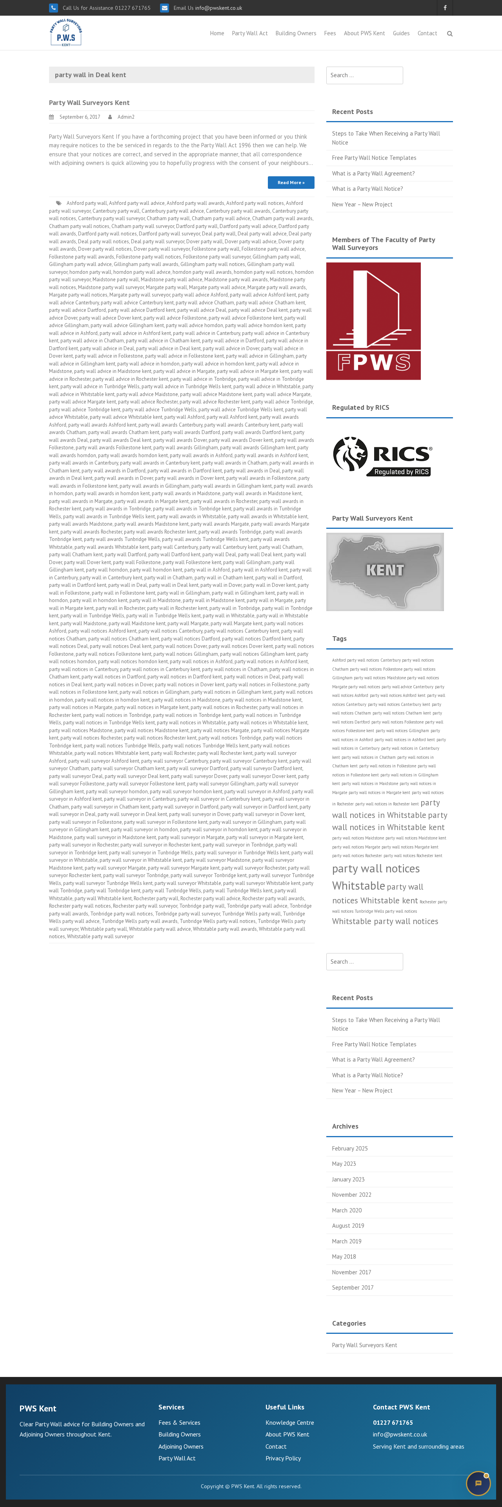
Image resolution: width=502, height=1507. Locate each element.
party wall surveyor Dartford (197, 768)
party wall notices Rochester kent (160, 738)
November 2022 (351, 1194)
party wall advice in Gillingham (260, 356)
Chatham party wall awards (282, 218)
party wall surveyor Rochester (254, 868)
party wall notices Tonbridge (229, 738)
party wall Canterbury (174, 547)
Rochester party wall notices (80, 906)
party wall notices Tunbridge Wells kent (205, 745)
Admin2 (126, 117)
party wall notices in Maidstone (186, 700)
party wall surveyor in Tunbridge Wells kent (242, 852)
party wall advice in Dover (231, 348)
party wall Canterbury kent (228, 547)
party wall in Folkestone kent (123, 593)
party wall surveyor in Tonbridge (238, 844)
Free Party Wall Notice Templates (374, 157)
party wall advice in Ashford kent (135, 333)
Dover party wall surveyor (162, 249)
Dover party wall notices (105, 249)
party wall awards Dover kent (241, 440)
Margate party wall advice (217, 287)
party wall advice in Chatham (92, 340)
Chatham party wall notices (79, 226)
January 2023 (348, 1179)
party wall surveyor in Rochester (83, 844)
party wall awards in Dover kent (189, 478)
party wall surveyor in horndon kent (219, 829)
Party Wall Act (250, 33)
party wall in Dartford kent (77, 585)
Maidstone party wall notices (413, 677)
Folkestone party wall (216, 249)
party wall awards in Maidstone (186, 493)
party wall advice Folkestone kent (245, 318)
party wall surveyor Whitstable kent (261, 883)
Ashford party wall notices (255, 203)
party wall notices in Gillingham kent (231, 692)
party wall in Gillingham (183, 593)
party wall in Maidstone (155, 600)
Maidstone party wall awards (236, 279)
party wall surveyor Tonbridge (136, 875)
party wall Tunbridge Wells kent (238, 890)
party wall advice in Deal (107, 348)
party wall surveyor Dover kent (262, 776)
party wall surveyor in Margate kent (264, 837)
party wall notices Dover (180, 646)
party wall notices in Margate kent (152, 707)
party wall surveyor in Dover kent (268, 814)
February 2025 (350, 1148)
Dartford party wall (197, 226)
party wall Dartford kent (174, 554)
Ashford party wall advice (137, 203)
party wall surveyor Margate (115, 868)
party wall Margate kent (236, 623)
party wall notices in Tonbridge (117, 715)
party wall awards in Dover (124, 478)
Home (217, 33)
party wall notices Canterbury (170, 631)
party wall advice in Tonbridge (203, 379)
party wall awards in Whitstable (191, 516)
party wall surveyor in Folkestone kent (165, 822)
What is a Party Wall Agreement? (373, 173)
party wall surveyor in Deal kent (132, 814)
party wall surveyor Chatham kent (128, 768)
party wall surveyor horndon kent (186, 791)
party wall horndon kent (156, 569)
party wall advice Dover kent (110, 318)
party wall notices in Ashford (201, 661)
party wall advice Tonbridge (282, 401)
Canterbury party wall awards (238, 211)
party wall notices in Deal (252, 676)
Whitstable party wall (103, 929)
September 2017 (353, 1287)
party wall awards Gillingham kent (257, 447)
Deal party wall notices (103, 241)
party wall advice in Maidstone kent (112, 371)
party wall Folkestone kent (192, 562)
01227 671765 (393, 1422)
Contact (427, 33)
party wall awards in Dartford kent (184, 470)
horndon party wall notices (263, 272)
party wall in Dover (221, 585)
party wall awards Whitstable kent (112, 547)
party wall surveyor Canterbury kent (248, 761)
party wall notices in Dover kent (189, 684)
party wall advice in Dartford (233, 340)
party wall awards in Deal (252, 470)
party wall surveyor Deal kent (137, 776)
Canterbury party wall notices (407, 660)
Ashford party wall (87, 203)
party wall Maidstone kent (137, 623)
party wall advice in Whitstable (266, 386)
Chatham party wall (168, 218)
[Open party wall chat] (478, 1483)
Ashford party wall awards (195, 203)
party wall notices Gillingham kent (257, 654)
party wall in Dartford (278, 577)
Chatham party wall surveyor (142, 226)
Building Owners (296, 33)
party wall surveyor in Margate (191, 837)
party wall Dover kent (87, 562)
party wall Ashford (184, 417)
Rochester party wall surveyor (145, 906)
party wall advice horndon (194, 325)
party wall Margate (188, 623)
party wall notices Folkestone (397, 722)
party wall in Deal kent (173, 585)
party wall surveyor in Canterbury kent (219, 799)
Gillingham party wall (276, 256)
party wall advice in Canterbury (206, 333)
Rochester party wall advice (210, 898)
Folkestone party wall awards (81, 256)
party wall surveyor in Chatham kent (110, 806)
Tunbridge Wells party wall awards (140, 921)
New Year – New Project (362, 204)
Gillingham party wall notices (212, 264)
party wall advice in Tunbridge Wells (100, 386)
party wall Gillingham (247, 562)
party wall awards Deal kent (120, 440)
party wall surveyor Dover (199, 776)
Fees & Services (179, 1422)
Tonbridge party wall (202, 906)
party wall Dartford (125, 554)
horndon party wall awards (202, 272)
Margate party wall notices (78, 294)
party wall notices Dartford (190, 638)
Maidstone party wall (116, 279)
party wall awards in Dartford (114, 470)
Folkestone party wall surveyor (217, 256)
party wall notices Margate (220, 730)
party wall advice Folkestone (175, 318)
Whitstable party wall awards (225, 929)
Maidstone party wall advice (171, 279)
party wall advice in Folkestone (109, 356)
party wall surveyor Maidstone (217, 860)
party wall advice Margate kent (82, 401)
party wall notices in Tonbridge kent (192, 715)
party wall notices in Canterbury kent (160, 669)
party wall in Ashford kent (260, 569)
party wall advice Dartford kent (141, 310)
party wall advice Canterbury (407, 686)
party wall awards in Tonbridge (117, 508)
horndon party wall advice (142, 272)
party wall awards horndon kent (133, 455)
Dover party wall (204, 241)
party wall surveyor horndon (117, 791)
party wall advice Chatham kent (270, 302)
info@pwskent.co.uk (218, 7)
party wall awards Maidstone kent (152, 524)
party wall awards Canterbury (170, 425)
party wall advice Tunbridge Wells (159, 409)
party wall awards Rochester (91, 531)
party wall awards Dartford (190, 432)
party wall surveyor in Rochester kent (160, 844)
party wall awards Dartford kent (256, 432)
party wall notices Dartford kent (256, 638)
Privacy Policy (283, 1458)
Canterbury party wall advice (173, 211)
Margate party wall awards (276, 287)
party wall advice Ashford (200, 294)
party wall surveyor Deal (76, 776)
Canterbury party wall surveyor (111, 218)
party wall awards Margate (220, 524)
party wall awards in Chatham (234, 463)
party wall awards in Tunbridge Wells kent (109, 516)
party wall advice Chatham (205, 302)
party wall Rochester (173, 753)
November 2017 (351, 1272)
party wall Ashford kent (232, 417)
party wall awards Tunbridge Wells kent (205, 539)
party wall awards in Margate (81, 501)
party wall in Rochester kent (177, 608)
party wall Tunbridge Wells (171, 890)
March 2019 (347, 1241)
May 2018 (344, 1256)
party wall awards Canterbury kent (241, 425)
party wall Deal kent (260, 554)
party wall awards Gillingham (185, 447)
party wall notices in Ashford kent (271, 661)
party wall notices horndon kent (133, 661)
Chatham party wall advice (221, 218)
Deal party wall (219, 233)
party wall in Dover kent (270, 585)
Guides (401, 33)
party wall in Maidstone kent (214, 600)
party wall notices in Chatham (234, 669)
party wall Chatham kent (76, 554)
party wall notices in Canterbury (83, 669)
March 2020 (347, 1210)
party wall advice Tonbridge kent (84, 409)
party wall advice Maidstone (147, 394)
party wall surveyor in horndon (144, 829)
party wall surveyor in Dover (199, 814)
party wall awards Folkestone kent (113, 447)
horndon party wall (90, 272)
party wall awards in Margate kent (152, 501)
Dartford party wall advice (248, 226)
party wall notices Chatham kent (123, 638)
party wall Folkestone (137, 562)
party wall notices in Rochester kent (387, 804)
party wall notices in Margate (81, 707)
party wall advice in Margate (184, 371)
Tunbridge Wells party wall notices (218, 921)
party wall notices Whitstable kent (112, 753)
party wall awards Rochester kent (160, 531)
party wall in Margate (270, 600)
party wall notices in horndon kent (112, 700)
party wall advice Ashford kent (263, 294)
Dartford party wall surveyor (169, 233)
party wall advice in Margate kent (253, 371)
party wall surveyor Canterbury (174, 761)
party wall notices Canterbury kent (241, 631)
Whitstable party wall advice (160, 929)
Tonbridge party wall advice (257, 906)
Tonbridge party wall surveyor (187, 913)
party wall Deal (219, 554)
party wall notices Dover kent (241, 646)
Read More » (291, 182)
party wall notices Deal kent (120, 646)
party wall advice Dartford (77, 310)
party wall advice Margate (282, 394)
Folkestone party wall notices (148, 256)
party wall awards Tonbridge (229, 531)
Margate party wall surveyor (139, 294)
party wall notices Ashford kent (102, 631)
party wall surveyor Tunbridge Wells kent (108, 883)
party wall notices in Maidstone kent (262, 700)
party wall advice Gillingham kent (127, 325)
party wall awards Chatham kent (123, 432)
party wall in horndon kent (98, 600)
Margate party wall (166, 287)
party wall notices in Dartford (114, 676)
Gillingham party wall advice (80, 264)
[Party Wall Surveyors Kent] (66, 32)
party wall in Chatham (168, 577)
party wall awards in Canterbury (83, 463)
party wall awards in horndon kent (112, 493)
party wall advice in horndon (148, 363)
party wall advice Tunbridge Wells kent (240, 409)
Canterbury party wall (116, 211)
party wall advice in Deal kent (168, 348)
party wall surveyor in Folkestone (85, 822)
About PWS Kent (364, 33)
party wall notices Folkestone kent (113, 654)
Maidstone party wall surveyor (111, 287)
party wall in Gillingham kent (243, 593)
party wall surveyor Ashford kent (103, 761)
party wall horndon (107, 569)
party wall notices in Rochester (224, 707)
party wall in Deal (127, 585)
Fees (330, 33)
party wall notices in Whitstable (191, 722)
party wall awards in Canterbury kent (160, 463)
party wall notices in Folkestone (261, 684)
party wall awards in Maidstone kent (262, 493)
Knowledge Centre (290, 1422)
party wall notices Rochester (91, 738)
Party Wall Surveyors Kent (89, 102)
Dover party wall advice (250, 241)
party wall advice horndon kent (259, 325)
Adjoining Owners (181, 1446)
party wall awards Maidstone (81, 524)
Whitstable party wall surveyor (100, 936)
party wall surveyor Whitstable (188, 883)
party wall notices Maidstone (81, 730)
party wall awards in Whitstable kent (267, 516)
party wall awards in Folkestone (261, 478)
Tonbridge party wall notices (121, 913)
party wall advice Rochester (148, 401)
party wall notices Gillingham (185, 654)
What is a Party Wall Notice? (367, 188)
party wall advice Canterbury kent (137, 302)
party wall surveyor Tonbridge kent (209, 875)
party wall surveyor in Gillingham (245, 822)
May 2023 (344, 1163)
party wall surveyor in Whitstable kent (141, 860)
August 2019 (348, 1225)
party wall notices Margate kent (410, 847)
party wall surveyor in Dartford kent (259, 806)
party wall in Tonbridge (234, 608)
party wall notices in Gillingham (154, 692)
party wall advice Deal (201, 310)
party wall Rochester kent (225, 753)
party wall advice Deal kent (258, 310)
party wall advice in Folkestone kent (184, 356)
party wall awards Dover (180, 440)
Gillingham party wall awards (146, 264)
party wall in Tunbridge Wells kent (163, 615)
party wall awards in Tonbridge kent (192, 508)
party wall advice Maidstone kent (216, 394)
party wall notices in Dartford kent (184, 676)
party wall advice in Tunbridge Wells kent (186, 386)
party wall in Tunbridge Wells (92, 615)
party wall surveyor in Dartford (185, 806)
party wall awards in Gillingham (154, 486)
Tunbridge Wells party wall (251, 913)
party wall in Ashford (207, 569)
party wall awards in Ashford (201, 455)
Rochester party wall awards (273, 898)
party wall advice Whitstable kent (126, 417)
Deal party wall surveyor (157, 241)
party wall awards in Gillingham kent (231, 486)
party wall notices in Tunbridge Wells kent (109, 722)
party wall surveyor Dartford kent (266, 768)
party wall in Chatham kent (224, 577)
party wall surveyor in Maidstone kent (115, 837)
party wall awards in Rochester (224, 501)
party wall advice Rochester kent (215, 401)
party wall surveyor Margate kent (184, 868)
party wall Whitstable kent (103, 898)
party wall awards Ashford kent (102, 425)
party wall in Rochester (120, 608)
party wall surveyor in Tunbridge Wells (151, 852)
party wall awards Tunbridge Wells (122, 539)
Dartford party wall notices (107, 233)
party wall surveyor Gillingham (221, 783)
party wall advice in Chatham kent (163, 340)
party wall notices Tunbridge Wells (122, 745)
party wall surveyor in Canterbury (140, 799)
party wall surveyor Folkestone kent (146, 783)
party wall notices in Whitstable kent (267, 722)
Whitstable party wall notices (385, 921)
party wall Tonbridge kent (112, 890)
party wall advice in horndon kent (218, 363)
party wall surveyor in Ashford (257, 791)
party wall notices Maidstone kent (152, 730)
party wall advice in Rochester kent (130, 379)
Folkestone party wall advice (273, 249)
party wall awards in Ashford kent (271, 455)
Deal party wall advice (262, 233)
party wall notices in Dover (124, 684)
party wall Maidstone (83, 623)
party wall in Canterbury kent (111, 577)
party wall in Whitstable (229, 615)
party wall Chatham (280, 547)
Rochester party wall (156, 898)
